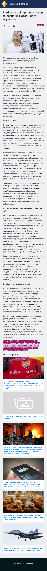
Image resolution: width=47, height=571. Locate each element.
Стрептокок (7, 348)
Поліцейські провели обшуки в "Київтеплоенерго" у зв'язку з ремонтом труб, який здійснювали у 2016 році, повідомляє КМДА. (23, 384)
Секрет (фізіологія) (32, 345)
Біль (38, 343)
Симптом (21, 343)
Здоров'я (40, 25)
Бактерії (6, 345)
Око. (35, 341)
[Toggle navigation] (42, 4)
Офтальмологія (30, 343)
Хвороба (14, 341)
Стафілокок (33, 348)
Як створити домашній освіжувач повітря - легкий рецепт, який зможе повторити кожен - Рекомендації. (23, 517)
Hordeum (21, 341)
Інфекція (13, 345)
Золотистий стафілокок (20, 348)
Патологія (18, 350)
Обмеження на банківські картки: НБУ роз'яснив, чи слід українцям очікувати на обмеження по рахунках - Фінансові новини (22, 484)
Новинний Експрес (17, 4)
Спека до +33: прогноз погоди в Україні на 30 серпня (23, 417)
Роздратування (8, 350)
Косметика (20, 345)
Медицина (6, 341)
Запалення (29, 341)
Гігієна (25, 350)
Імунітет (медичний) (10, 343)
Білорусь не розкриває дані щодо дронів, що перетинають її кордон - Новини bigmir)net (23, 549)
